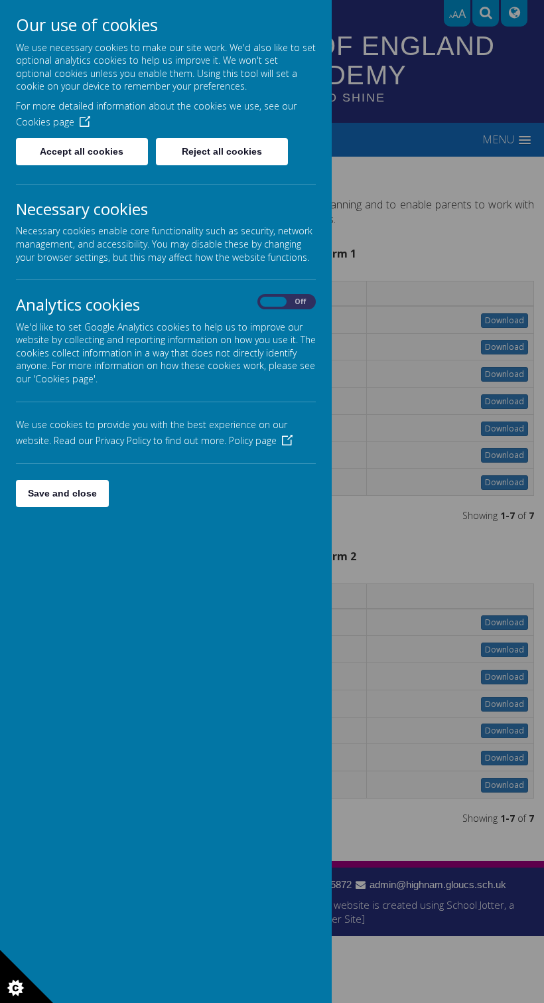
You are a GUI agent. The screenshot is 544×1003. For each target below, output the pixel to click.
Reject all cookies (222, 151)
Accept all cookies (81, 151)
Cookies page (45, 122)
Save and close (62, 493)
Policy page (253, 440)
